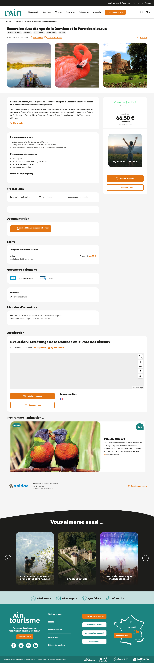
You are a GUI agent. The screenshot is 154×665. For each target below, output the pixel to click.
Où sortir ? (118, 598)
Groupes (148, 3)
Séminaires (138, 3)
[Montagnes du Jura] (121, 659)
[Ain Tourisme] (89, 659)
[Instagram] (21, 645)
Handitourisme (113, 3)
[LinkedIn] (35, 645)
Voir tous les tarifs (125, 124)
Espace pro (126, 3)
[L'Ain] (13, 12)
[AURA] (141, 659)
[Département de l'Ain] (104, 659)
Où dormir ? (44, 598)
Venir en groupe (55, 614)
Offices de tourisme (56, 645)
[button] (141, 12)
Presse (51, 621)
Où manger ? (69, 598)
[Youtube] (28, 645)
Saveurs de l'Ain (55, 629)
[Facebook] (14, 645)
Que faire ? (94, 598)
